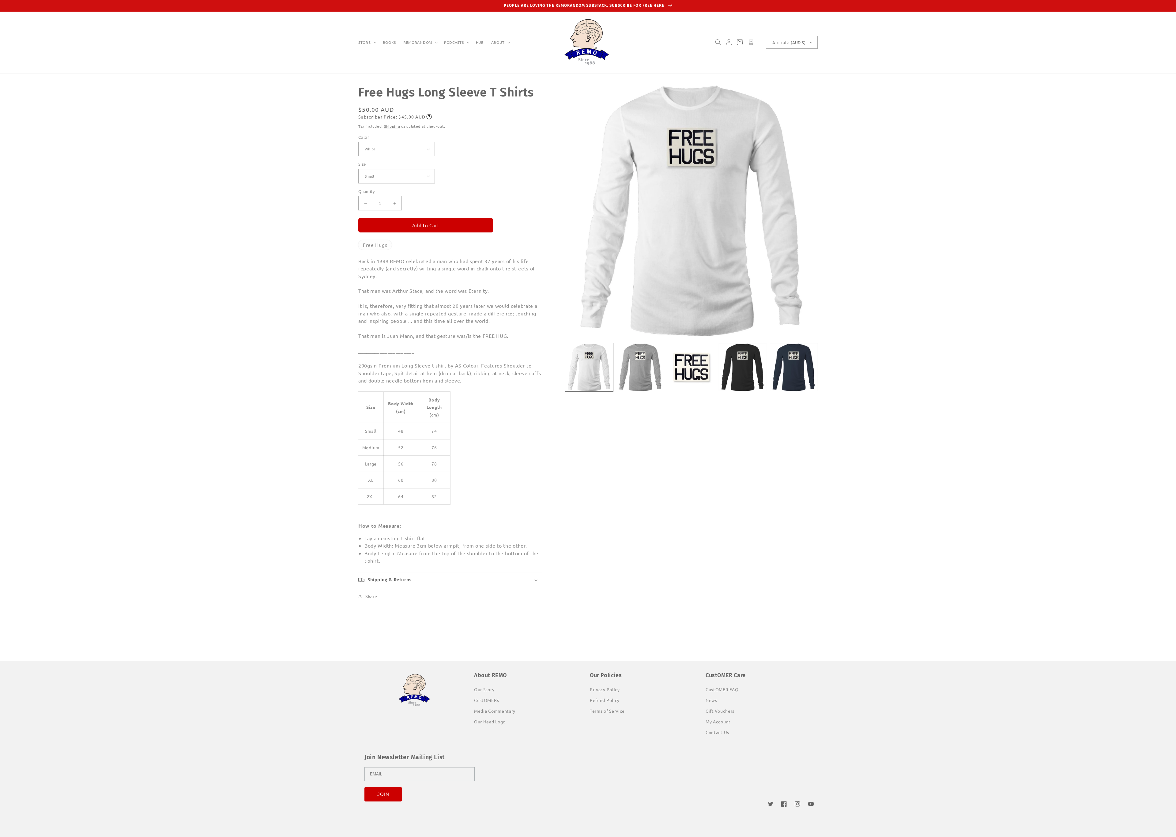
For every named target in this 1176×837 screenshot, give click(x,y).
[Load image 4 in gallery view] (742, 367)
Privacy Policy (605, 689)
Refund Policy (605, 700)
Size (362, 164)
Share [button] (371, 596)
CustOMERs (486, 700)
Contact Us (717, 732)
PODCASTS (454, 42)
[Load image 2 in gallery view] (640, 367)
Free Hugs (375, 245)
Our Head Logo (490, 721)
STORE (364, 42)
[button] (367, 42)
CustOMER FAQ (722, 689)
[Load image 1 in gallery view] (589, 367)
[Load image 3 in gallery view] (691, 367)
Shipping (392, 126)
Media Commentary (494, 711)
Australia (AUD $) (788, 42)
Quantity (366, 191)
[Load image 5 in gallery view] (794, 367)
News (711, 700)
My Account (718, 721)
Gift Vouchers (720, 711)
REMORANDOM (417, 42)
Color (363, 137)
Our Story (484, 689)
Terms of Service (607, 711)
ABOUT (498, 42)
